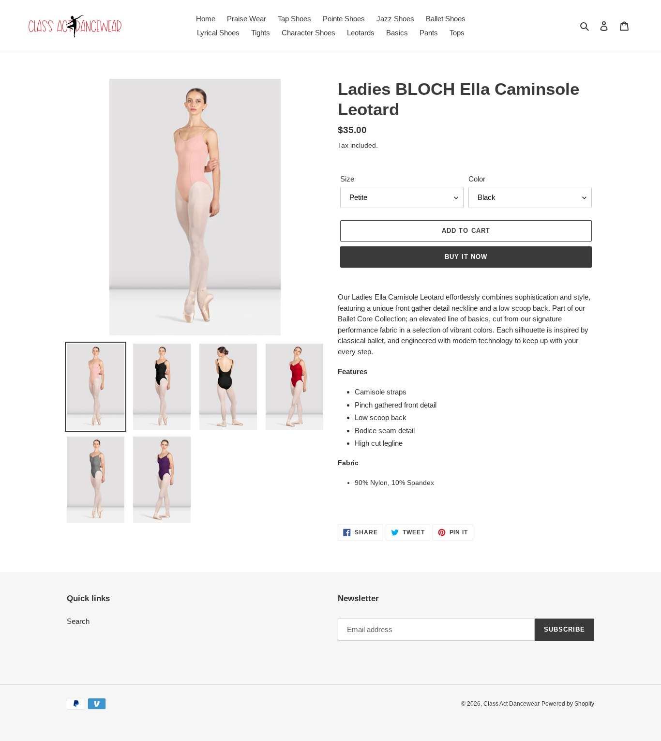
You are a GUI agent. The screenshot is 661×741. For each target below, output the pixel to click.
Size (347, 179)
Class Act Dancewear (511, 703)
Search (78, 621)
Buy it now (466, 256)
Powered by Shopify (567, 703)
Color (476, 179)
